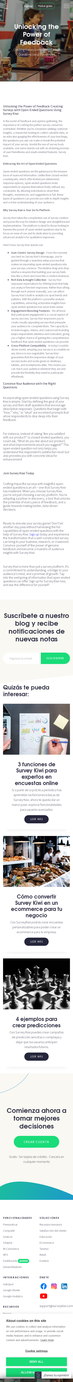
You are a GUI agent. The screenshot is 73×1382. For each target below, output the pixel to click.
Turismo (44, 1249)
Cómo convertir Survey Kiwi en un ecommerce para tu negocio (36, 905)
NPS (5, 1254)
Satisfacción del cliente (53, 1230)
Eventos (44, 1261)
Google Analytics (13, 1296)
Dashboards (15, 1261)
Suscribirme (55, 658)
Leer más (36, 819)
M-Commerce (11, 1249)
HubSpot (8, 1284)
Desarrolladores (12, 1267)
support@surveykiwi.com (56, 1306)
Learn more (47, 1340)
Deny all (36, 1361)
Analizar (7, 1237)
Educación (46, 1237)
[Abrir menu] (67, 6)
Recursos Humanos (51, 1224)
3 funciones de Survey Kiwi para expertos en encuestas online (36, 773)
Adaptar (7, 1242)
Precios (7, 1313)
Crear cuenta (36, 1142)
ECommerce (47, 1242)
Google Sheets (11, 1290)
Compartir (9, 1230)
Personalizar (10, 1224)
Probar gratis (45, 6)
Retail (43, 1254)
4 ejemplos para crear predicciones (36, 1021)
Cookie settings (36, 1350)
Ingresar (28, 6)
